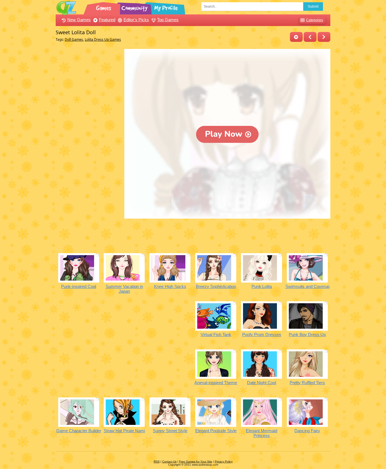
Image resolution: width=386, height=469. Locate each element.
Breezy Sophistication (216, 286)
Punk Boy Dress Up (307, 334)
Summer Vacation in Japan (124, 289)
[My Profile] (166, 7)
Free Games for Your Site (195, 461)
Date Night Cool (261, 382)
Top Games (168, 19)
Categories (314, 20)
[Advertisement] (89, 134)
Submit (313, 6)
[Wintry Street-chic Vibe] (310, 37)
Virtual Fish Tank (216, 334)
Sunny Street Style (170, 430)
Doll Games (74, 39)
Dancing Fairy (307, 430)
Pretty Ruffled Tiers (307, 382)
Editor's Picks (136, 19)
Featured (107, 19)
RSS (157, 461)
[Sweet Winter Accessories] (324, 37)
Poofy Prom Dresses (261, 334)
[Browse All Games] (104, 7)
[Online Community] (135, 7)
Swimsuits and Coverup (307, 286)
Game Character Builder (78, 430)
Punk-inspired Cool (78, 286)
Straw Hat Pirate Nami (124, 430)
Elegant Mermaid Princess (261, 433)
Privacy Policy (224, 461)
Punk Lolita (261, 286)
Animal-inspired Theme (215, 382)
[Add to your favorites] (296, 37)
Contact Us (169, 461)
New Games (79, 19)
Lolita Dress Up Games (103, 39)
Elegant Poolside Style (216, 430)
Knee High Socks (170, 286)
